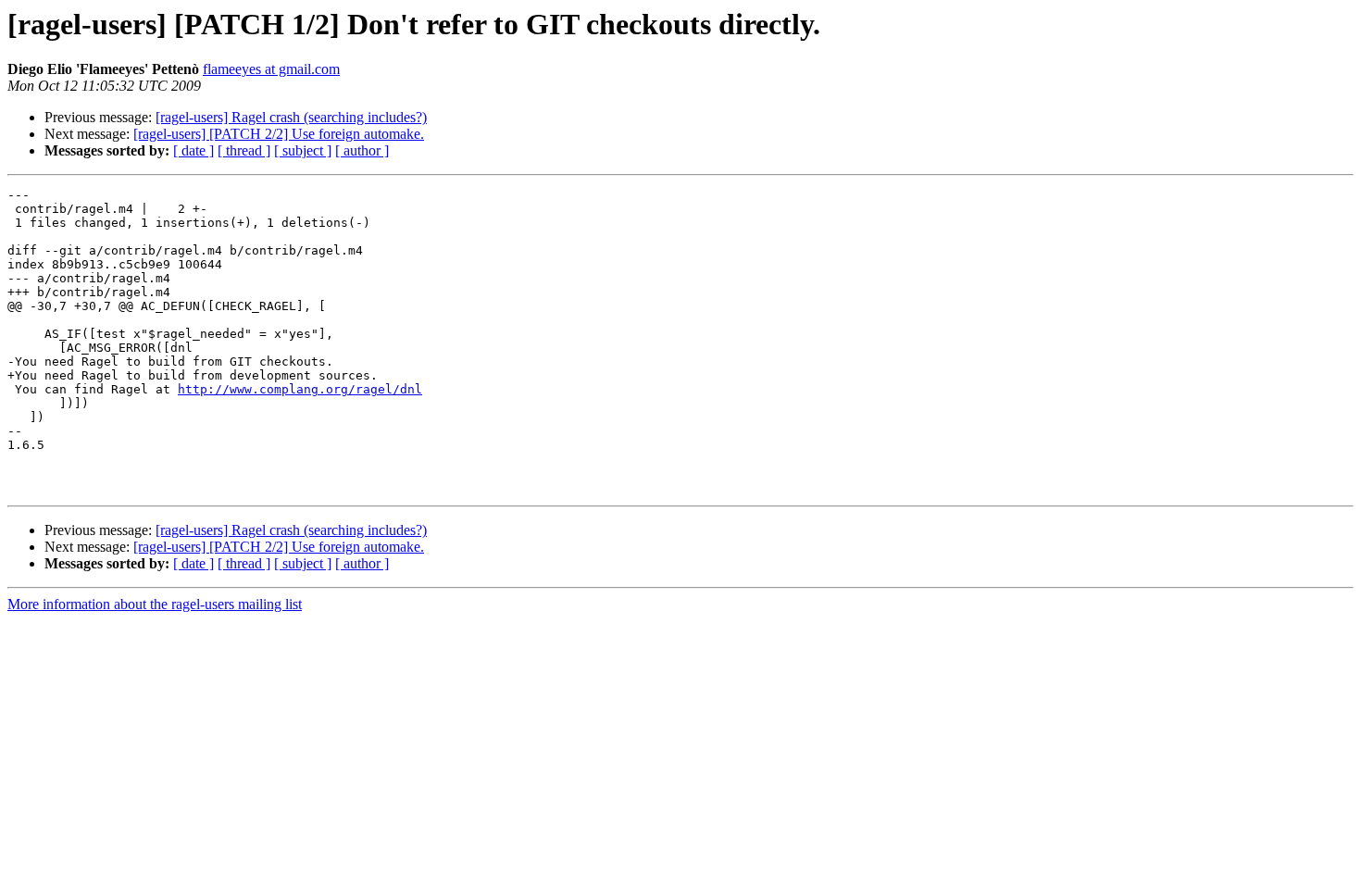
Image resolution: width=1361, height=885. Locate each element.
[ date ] (193, 150)
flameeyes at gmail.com (271, 69)
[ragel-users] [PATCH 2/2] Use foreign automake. (278, 134)
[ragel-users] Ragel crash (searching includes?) (291, 117)
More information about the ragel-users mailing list (154, 604)
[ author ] (362, 150)
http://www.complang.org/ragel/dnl (300, 389)
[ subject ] (302, 150)
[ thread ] (244, 150)
